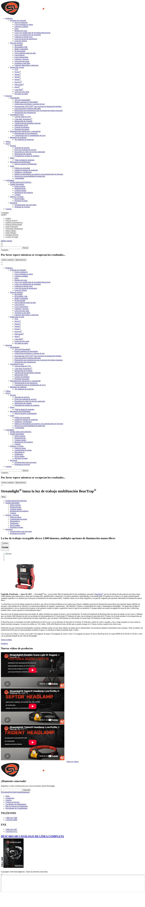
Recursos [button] (8, 96)
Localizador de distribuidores (15, 804)
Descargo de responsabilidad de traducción (29, 176)
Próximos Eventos (21, 201)
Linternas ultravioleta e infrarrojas (26, 65)
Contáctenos (9, 798)
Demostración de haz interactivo (25, 133)
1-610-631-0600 (11, 820)
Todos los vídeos (72, 762)
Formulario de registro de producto (26, 156)
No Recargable (19, 51)
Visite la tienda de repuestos (24, 160)
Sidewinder (19, 85)
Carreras (17, 195)
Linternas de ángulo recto (23, 37)
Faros (16, 29)
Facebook (5, 792)
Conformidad (19, 178)
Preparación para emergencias (25, 113)
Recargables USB (20, 47)
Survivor (18, 82)
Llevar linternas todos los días (25, 53)
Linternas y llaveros (21, 59)
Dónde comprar (6, 241)
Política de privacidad (22, 168)
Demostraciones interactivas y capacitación (25, 131)
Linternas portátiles (21, 27)
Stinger (17, 74)
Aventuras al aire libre (22, 63)
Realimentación (20, 188)
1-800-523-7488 (11, 818)
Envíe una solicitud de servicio (25, 150)
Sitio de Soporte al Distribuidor (25, 164)
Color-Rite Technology (23, 119)
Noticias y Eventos (16, 197)
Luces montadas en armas (23, 24)
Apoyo (7, 393)
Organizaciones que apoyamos (25, 205)
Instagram (25, 792)
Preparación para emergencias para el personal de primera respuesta (38, 110)
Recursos (8, 345)
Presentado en (19, 452)
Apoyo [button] (7, 144)
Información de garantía (22, 154)
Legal (12, 166)
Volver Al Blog (6, 640)
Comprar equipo (20, 190)
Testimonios (18, 454)
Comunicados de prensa (23, 450)
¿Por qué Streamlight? (22, 100)
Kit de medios (19, 199)
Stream (17, 79)
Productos (9, 268)
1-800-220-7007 (11, 829)
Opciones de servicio (21, 148)
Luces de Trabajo (20, 41)
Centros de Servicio (12, 802)
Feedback (4, 644)
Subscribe (26, 790)
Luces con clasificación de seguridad (27, 35)
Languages (5, 213)
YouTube (12, 792)
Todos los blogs (20, 448)
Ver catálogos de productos (24, 139)
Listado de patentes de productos (26, 170)
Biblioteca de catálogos (18, 137)
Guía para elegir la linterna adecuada (27, 108)
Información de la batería (23, 121)
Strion (17, 87)
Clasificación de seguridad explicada (27, 123)
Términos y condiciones (23, 172)
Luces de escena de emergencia (25, 39)
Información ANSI (21, 125)
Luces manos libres (21, 57)
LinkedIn (19, 792)
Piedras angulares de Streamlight (26, 102)
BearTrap (99, 594)
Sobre (7, 796)
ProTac (17, 72)
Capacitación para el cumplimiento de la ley (30, 135)
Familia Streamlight (17, 184)
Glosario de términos (21, 127)
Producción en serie (17, 67)
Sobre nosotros (19, 186)
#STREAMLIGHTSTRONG (20, 182)
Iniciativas (13, 203)
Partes (12, 158)
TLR (16, 69)
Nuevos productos (21, 22)
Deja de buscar (21, 260)
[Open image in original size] (38, 15)
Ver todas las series (21, 94)
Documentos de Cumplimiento (16, 808)
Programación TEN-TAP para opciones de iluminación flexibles (37, 106)
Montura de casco (20, 31)
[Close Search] (2, 262)
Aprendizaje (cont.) (17, 115)
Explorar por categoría (18, 20)
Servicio (13, 146)
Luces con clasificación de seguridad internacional (32, 33)
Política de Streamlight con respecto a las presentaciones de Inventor (38, 174)
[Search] (2, 243)
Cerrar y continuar (7, 260)
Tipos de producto (16, 43)
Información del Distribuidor (20, 162)
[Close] (2, 485)
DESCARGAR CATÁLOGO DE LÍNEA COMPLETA (32, 836)
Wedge (17, 77)
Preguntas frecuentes (21, 129)
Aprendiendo (14, 98)
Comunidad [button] (9, 180)
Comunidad (9, 430)
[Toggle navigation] (2, 264)
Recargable (18, 45)
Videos (7, 142)
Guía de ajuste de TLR (22, 117)
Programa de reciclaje (22, 207)
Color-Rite (18, 90)
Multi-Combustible (21, 49)
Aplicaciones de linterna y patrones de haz (29, 104)
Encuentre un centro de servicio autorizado (29, 152)
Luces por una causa (21, 61)
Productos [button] (9, 18)
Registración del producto (23, 192)
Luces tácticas (19, 55)
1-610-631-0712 (11, 831)
